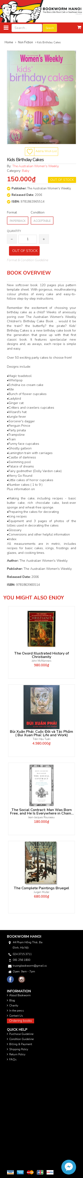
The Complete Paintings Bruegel (41, 888)
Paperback (18, 221)
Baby (25, 171)
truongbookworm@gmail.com (30, 966)
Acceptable (42, 221)
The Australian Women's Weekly (35, 166)
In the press (16, 1010)
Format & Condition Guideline (27, 260)
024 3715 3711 (22, 954)
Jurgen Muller (41, 892)
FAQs (13, 1059)
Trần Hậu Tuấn (41, 739)
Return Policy (17, 1054)
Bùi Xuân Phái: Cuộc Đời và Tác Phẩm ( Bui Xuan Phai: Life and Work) (41, 733)
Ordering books (20, 1020)
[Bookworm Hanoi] (41, 11)
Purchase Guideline (21, 1034)
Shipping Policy (18, 1049)
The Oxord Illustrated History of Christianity (41, 655)
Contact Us (16, 1016)
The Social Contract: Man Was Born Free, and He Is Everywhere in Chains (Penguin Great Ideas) (41, 811)
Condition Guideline (21, 1039)
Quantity (14, 231)
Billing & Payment (20, 1044)
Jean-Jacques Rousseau (41, 817)
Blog (12, 1000)
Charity (13, 1005)
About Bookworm (20, 995)
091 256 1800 (21, 960)
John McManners (41, 661)
